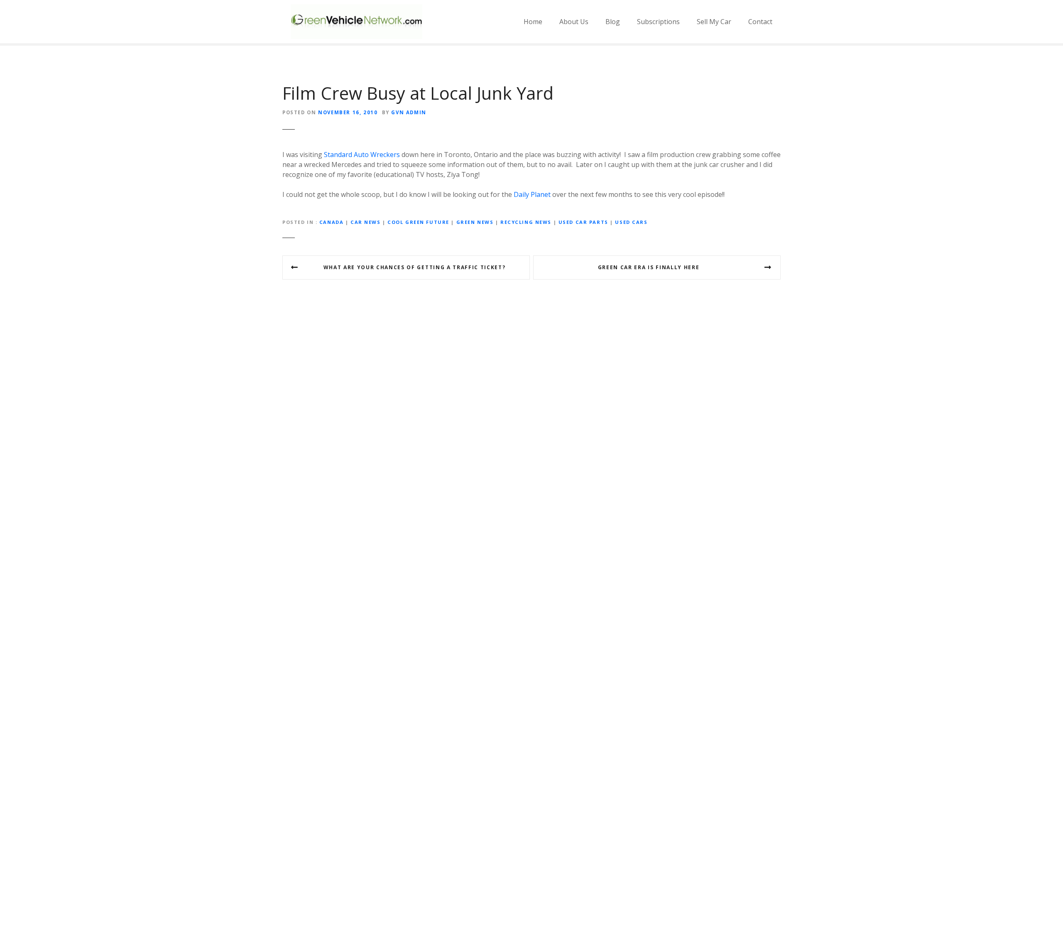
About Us (573, 21)
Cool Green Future (418, 222)
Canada (331, 222)
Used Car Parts (583, 222)
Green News (475, 222)
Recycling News (525, 222)
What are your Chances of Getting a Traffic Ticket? (414, 267)
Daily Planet (532, 194)
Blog (612, 21)
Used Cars (631, 222)
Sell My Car (714, 21)
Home (533, 21)
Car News (365, 222)
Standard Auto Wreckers (362, 154)
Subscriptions (658, 21)
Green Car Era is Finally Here (649, 267)
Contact (760, 21)
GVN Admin (408, 112)
